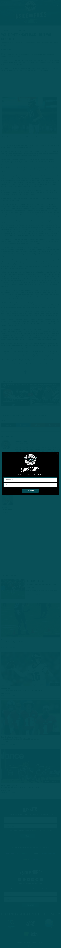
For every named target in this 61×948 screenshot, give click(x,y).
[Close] (57, 454)
